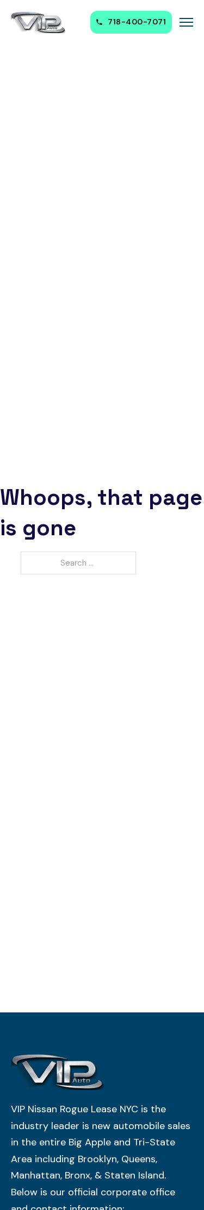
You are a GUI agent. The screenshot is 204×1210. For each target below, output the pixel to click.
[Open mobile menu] (186, 22)
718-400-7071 (137, 22)
